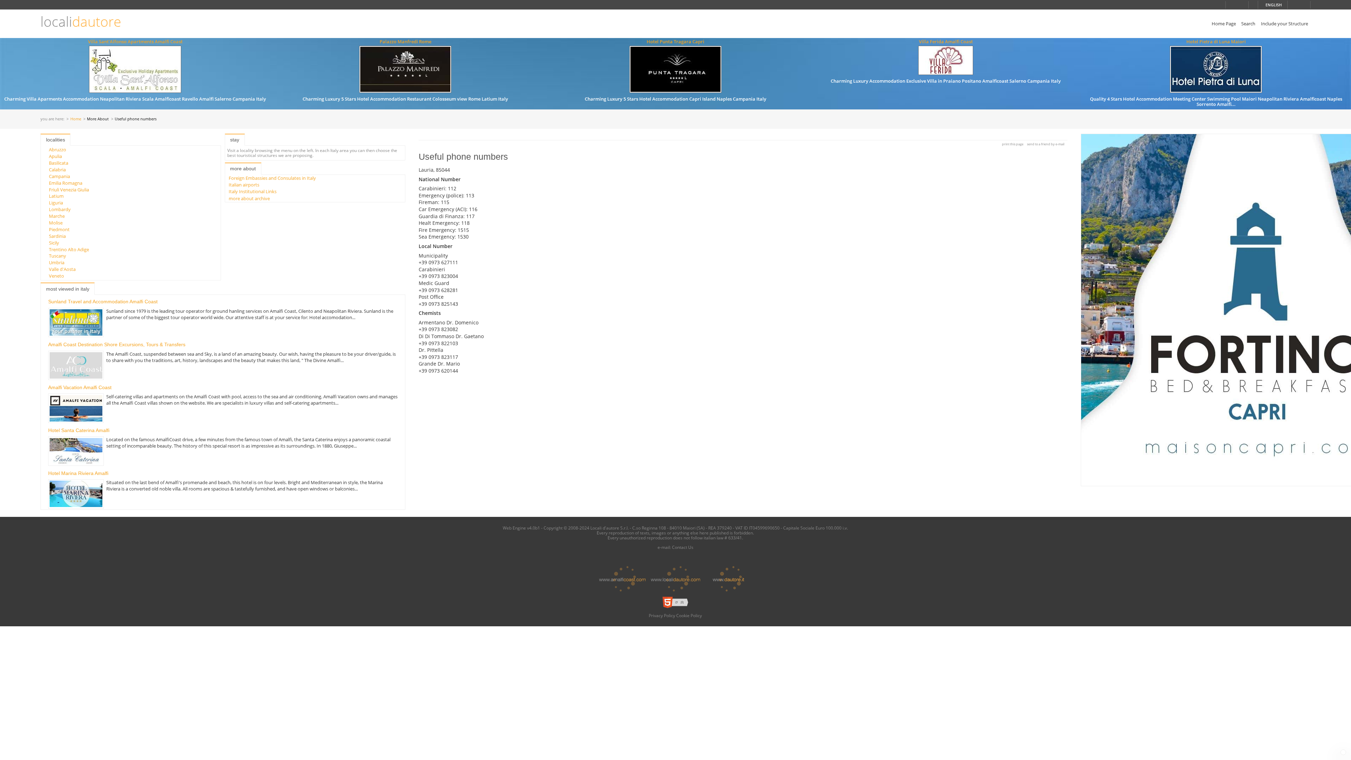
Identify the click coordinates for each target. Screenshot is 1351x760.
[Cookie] (1343, 752)
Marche (57, 216)
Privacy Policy (662, 615)
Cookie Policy (689, 615)
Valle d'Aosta (62, 269)
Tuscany (57, 255)
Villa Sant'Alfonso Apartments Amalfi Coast (135, 41)
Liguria (56, 202)
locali (80, 21)
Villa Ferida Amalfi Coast (946, 41)
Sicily (54, 242)
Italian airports (244, 185)
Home (75, 119)
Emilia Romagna (65, 182)
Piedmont (59, 229)
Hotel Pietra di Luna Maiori (1216, 41)
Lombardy (60, 209)
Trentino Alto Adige (69, 249)
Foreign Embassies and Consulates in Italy (272, 178)
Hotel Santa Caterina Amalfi (78, 430)
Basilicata (58, 162)
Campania (59, 176)
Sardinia (57, 236)
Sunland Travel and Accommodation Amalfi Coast (103, 301)
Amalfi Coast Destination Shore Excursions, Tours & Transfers (116, 344)
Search (1248, 23)
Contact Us (682, 547)
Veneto (56, 275)
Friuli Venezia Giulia (69, 189)
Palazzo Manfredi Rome (405, 41)
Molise (56, 222)
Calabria (57, 169)
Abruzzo (57, 149)
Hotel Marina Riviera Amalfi (78, 473)
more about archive (249, 198)
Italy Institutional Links (253, 191)
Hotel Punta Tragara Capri (675, 41)
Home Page (1224, 23)
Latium (56, 196)
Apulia (55, 156)
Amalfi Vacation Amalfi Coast (80, 387)
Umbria (56, 262)
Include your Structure (1284, 23)
